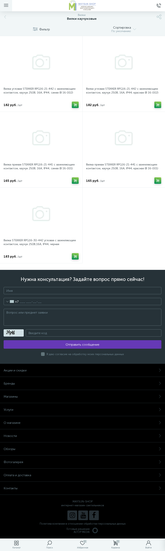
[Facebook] (94, 515)
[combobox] (11, 301)
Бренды (9, 383)
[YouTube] (83, 515)
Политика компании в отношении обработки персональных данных (83, 523)
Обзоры (9, 449)
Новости (10, 436)
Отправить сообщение (82, 344)
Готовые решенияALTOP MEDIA (78, 530)
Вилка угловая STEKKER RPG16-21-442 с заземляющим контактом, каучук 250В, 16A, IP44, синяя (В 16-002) (39, 90)
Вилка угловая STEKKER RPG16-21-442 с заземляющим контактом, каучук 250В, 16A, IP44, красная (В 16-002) (122, 90)
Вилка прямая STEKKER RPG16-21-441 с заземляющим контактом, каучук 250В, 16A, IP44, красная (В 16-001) (122, 166)
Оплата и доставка (17, 475)
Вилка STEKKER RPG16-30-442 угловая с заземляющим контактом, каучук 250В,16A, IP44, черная (40, 242)
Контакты (11, 488)
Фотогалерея (13, 462)
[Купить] (75, 105)
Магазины (11, 396)
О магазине (12, 423)
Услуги (8, 410)
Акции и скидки (15, 370)
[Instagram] (72, 515)
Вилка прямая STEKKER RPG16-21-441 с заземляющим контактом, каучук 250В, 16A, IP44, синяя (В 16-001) (39, 166)
